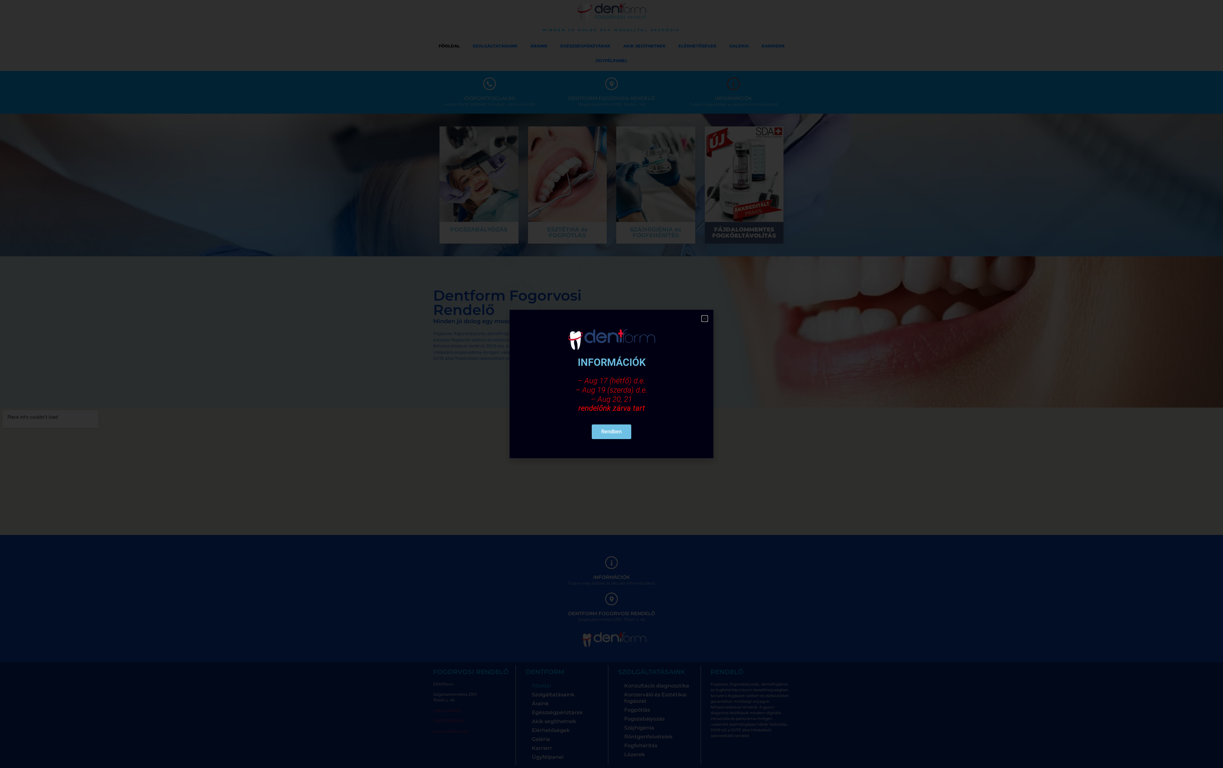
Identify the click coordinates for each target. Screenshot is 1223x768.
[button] (704, 318)
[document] (611, 384)
